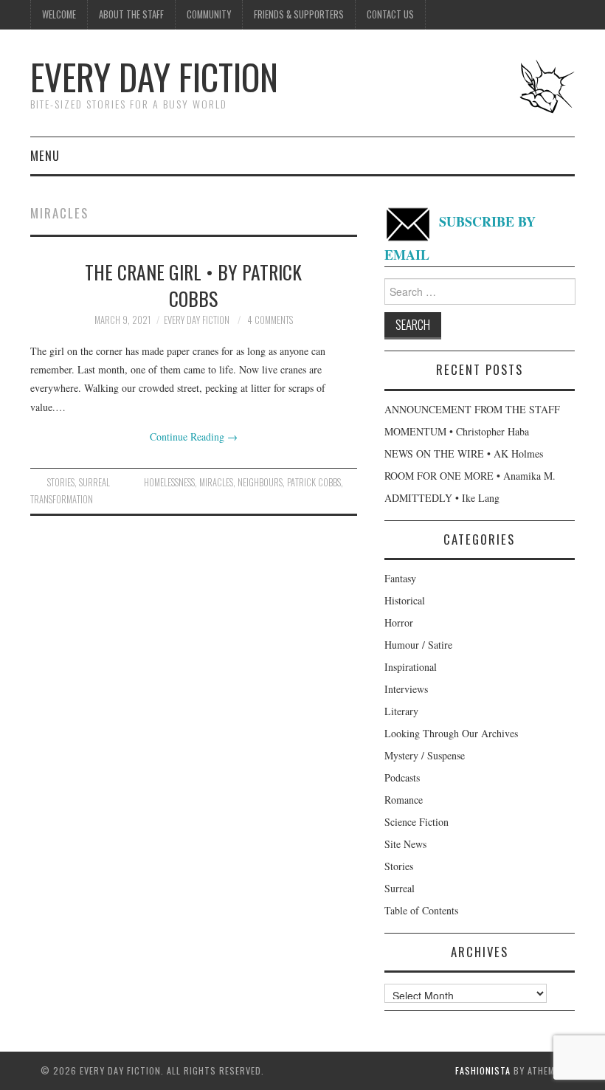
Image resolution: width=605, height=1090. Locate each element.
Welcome (59, 14)
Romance (403, 800)
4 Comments (270, 320)
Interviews (406, 689)
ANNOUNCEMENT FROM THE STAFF (472, 409)
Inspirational (410, 667)
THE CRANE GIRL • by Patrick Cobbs (193, 285)
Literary (401, 711)
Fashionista (483, 1070)
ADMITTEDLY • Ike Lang (441, 498)
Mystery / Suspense (424, 755)
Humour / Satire (418, 645)
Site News (405, 844)
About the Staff (131, 14)
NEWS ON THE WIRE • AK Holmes (463, 453)
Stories (61, 482)
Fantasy (400, 578)
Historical (404, 600)
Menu (45, 155)
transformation (61, 499)
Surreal (94, 482)
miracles (216, 482)
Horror (398, 622)
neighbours (260, 482)
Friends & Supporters (299, 14)
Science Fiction (416, 822)
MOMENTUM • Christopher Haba (456, 431)
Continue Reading (194, 437)
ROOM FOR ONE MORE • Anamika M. (470, 476)
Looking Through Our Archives (451, 733)
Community (209, 14)
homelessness (169, 482)
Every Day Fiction (154, 76)
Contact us (390, 14)
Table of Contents (421, 910)
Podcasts (402, 777)
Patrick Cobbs (314, 482)
